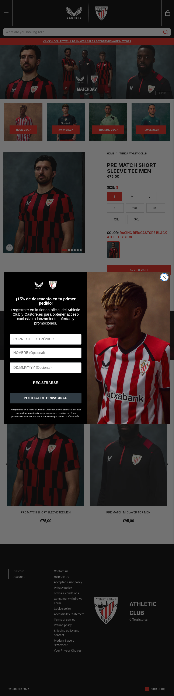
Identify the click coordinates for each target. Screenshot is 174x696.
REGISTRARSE (45, 383)
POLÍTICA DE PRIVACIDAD (45, 398)
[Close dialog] (164, 277)
